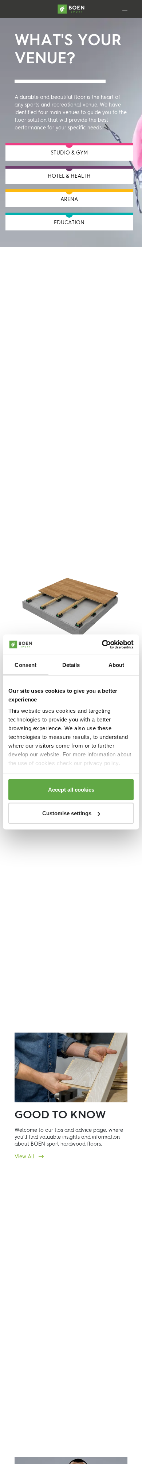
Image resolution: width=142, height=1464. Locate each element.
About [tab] (117, 664)
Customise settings (66, 813)
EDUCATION (69, 222)
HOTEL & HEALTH (69, 176)
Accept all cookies (71, 789)
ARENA (69, 199)
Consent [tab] (25, 664)
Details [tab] (71, 664)
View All (25, 1156)
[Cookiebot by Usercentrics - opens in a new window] (102, 644)
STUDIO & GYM (69, 153)
